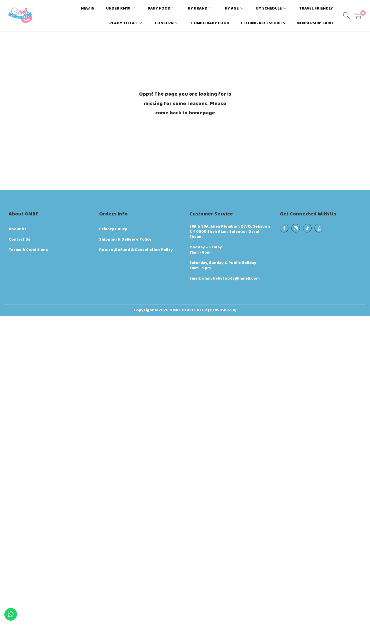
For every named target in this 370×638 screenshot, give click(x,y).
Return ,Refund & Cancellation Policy (136, 249)
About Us (18, 229)
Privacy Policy (113, 229)
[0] (357, 15)
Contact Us (19, 239)
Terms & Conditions (28, 249)
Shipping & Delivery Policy (125, 239)
